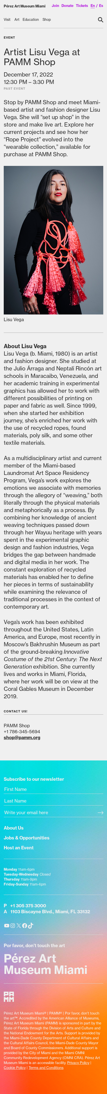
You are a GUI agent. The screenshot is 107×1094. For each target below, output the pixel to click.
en (93, 5)
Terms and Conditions (46, 1068)
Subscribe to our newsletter (34, 779)
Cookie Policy (15, 1068)
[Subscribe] (100, 813)
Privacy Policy (78, 1063)
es (101, 5)
